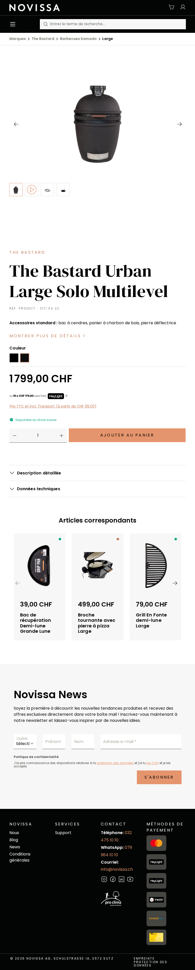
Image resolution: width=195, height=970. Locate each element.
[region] (97, 155)
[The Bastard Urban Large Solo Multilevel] (97, 119)
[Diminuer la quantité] (14, 435)
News (14, 847)
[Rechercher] (45, 24)
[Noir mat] (24, 357)
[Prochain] (179, 124)
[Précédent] (16, 124)
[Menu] (13, 24)
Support (63, 833)
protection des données (115, 763)
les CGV (153, 763)
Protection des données (150, 963)
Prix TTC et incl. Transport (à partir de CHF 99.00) (53, 406)
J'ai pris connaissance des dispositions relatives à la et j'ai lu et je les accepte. (92, 764)
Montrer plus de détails (46, 336)
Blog (13, 840)
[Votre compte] (181, 7)
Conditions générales (19, 857)
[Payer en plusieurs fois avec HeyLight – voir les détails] (66, 396)
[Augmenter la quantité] (61, 435)
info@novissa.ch (117, 869)
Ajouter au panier (127, 435)
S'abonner (159, 777)
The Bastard (27, 252)
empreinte (144, 958)
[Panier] (171, 7)
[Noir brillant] (14, 357)
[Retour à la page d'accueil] (36, 7)
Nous (14, 833)
